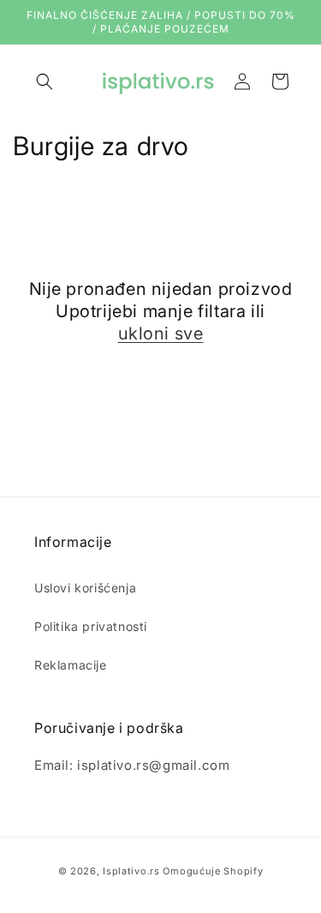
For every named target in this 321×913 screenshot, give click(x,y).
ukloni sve (161, 333)
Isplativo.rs (131, 871)
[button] (44, 81)
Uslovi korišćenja (85, 587)
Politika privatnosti (90, 626)
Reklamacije (70, 665)
